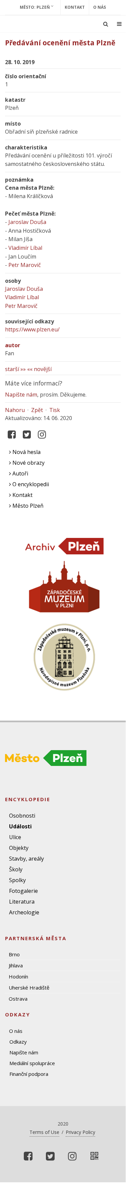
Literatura (22, 901)
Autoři (19, 473)
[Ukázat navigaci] (119, 23)
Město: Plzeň (35, 7)
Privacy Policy (80, 1132)
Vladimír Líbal (25, 247)
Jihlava (16, 965)
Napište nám (21, 394)
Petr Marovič (24, 265)
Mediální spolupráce (32, 1063)
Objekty (18, 848)
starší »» (15, 369)
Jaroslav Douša (27, 222)
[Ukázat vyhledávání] (106, 23)
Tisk (54, 410)
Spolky (17, 880)
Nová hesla (26, 452)
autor (12, 345)
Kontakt (75, 7)
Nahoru (15, 410)
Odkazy (18, 1041)
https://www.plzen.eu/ (32, 329)
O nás (99, 7)
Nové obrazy (28, 462)
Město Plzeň (27, 505)
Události (20, 826)
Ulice (15, 837)
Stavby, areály (26, 858)
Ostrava (18, 998)
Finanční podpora (28, 1073)
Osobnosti (22, 815)
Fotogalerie (23, 891)
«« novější (39, 369)
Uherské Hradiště (29, 987)
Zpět (37, 410)
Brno (14, 954)
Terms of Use (44, 1132)
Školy (15, 869)
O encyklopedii (30, 484)
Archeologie (24, 912)
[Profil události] (94, 1156)
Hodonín (18, 976)
